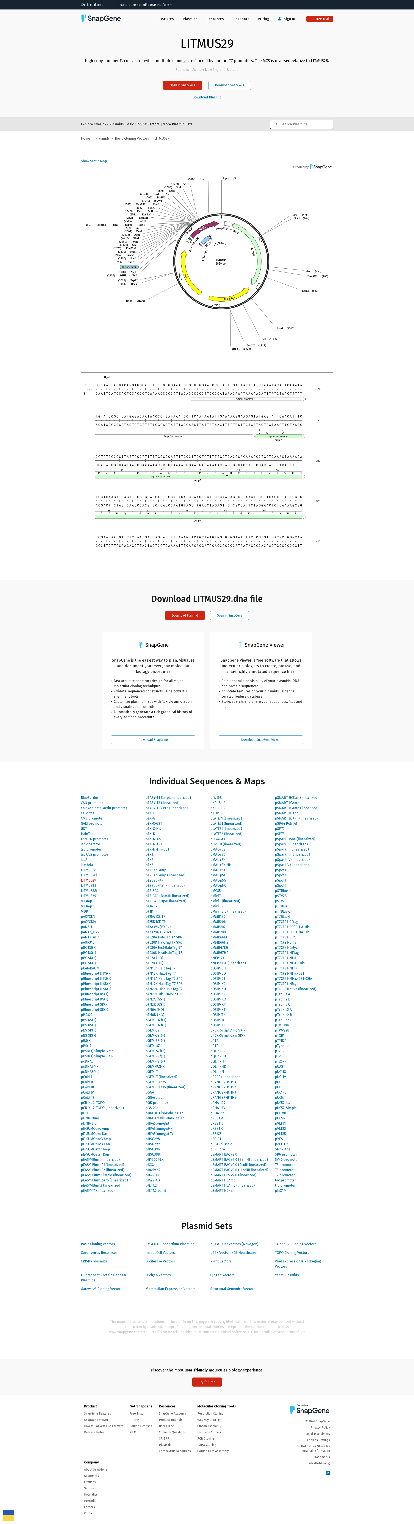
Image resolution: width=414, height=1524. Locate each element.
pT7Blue (281, 906)
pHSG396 (153, 1149)
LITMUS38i (89, 891)
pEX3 (149, 865)
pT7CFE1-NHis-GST (289, 973)
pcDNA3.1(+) (90, 1066)
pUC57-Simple (286, 1108)
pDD (84, 1113)
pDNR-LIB (89, 1123)
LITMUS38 (88, 886)
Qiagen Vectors (222, 1275)
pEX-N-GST (154, 839)
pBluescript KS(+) (94, 994)
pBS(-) (86, 1046)
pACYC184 (88, 922)
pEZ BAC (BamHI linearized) (167, 896)
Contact (89, 1513)
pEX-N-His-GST (157, 849)
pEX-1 (150, 813)
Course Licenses (141, 1426)
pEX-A (150, 818)
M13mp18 (88, 901)
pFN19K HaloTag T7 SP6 (164, 984)
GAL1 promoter (92, 823)
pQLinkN (217, 1072)
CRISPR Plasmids (94, 1261)
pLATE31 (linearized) (226, 823)
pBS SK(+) (88, 1030)
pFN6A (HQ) (155, 1010)
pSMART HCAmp (222, 1180)
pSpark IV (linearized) (292, 860)
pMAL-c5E (217, 849)
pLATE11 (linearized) (226, 818)
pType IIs (282, 1046)
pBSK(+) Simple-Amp (97, 1051)
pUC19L (280, 1092)
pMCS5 (215, 891)
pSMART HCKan (222, 1191)
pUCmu (280, 1113)
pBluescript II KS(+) (96, 973)
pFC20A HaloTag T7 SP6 (164, 937)
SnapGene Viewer (96, 1420)
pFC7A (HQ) (154, 958)
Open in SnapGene (182, 85)
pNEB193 (217, 958)
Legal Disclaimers (318, 1434)
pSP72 (280, 829)
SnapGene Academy (172, 1413)
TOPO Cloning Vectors (292, 1253)
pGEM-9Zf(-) (155, 1066)
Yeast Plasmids (287, 1275)
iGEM (133, 1432)
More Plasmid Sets (177, 124)
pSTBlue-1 (283, 891)
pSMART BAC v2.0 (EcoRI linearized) (238, 1165)
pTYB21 (280, 1041)
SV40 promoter (287, 1160)
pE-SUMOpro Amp (95, 1129)
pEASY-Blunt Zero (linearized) (104, 1180)
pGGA (150, 1092)
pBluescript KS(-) (94, 999)
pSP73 (280, 834)
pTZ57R (281, 1061)
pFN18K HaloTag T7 (161, 973)
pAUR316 (87, 942)
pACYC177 (88, 917)
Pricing (263, 19)
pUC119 (280, 1077)
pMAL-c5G (218, 854)
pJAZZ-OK (153, 1180)
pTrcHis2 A (283, 1010)
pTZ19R (281, 1051)
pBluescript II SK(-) (96, 989)
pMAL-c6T (217, 870)
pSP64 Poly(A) (286, 823)
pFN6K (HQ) (155, 1015)
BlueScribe (89, 798)
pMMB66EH (219, 937)
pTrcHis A (282, 994)
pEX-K (150, 834)
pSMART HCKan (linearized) (296, 798)
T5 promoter (285, 1170)
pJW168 (216, 798)
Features (167, 19)
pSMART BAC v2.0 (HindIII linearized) (239, 1170)
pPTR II (216, 1046)
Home (85, 138)
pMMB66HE (219, 942)
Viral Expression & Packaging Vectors (298, 1263)
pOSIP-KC (218, 984)
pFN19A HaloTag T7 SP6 (164, 979)
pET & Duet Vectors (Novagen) (234, 1244)
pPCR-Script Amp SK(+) (228, 1030)
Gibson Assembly (209, 1426)
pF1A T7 (151, 906)
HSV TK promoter (94, 839)
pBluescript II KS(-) (96, 979)
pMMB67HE (219, 953)
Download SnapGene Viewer (261, 740)
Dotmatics (91, 1494)
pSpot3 (280, 880)
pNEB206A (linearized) (228, 963)
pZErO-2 (281, 1144)
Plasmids (190, 19)
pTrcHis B (282, 999)
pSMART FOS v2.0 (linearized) (233, 1175)
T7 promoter (285, 1175)
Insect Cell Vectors (160, 1253)
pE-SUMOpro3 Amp (96, 1139)
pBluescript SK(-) (94, 1010)
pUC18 (279, 1082)
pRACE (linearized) (225, 1077)
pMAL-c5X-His (221, 865)
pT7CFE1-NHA (285, 958)
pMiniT (215, 896)
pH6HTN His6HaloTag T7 (165, 1118)
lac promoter (91, 849)
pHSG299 (153, 1144)
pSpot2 (280, 875)
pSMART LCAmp (287, 803)
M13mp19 (88, 906)
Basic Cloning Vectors (98, 1244)
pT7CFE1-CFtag (286, 922)
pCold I (86, 1077)
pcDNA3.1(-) (90, 1072)
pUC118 (280, 1072)
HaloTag (87, 834)
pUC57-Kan (283, 1103)
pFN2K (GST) (155, 1004)
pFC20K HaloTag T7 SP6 (164, 942)
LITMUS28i (89, 875)
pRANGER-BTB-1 (223, 1082)
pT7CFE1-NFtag (287, 953)
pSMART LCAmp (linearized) (296, 808)
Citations (90, 1482)
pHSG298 (153, 1139)
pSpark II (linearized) (292, 849)
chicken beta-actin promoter (104, 808)
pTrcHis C (282, 1004)
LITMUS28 (88, 870)
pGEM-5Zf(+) (155, 1051)
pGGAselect (154, 1097)
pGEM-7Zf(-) (155, 1061)
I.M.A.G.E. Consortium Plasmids (170, 1244)
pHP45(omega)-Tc (160, 1134)
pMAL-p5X (218, 886)
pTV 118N (282, 1025)
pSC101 (215, 1139)
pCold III (87, 1087)
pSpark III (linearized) (292, 854)
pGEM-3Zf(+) (155, 1035)
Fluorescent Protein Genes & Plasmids (103, 1277)
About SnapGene (95, 1469)
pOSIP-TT (217, 1025)
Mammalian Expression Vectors (171, 1289)
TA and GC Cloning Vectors (295, 1244)
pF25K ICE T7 (155, 922)
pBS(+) (86, 1041)
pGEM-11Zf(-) (156, 1025)
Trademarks (322, 1457)
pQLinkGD (218, 1056)
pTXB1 (279, 1035)
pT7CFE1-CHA (285, 937)
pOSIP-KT (218, 1010)
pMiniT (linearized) (225, 901)
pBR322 (87, 1015)
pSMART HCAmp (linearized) (232, 1185)
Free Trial (322, 19)
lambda (87, 865)
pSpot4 (280, 886)
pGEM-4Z (153, 1046)
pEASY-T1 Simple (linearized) (168, 798)
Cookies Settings (318, 1440)
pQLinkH (217, 1061)
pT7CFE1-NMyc (286, 984)
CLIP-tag (87, 813)
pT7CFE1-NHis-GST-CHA (293, 979)
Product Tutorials (171, 1420)
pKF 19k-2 (217, 808)
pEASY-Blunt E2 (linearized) (102, 1170)
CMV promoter (92, 818)
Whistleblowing (319, 1463)
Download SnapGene (229, 85)
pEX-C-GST (154, 823)
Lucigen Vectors (158, 1275)
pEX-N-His (154, 844)
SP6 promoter (286, 1154)
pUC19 (279, 1087)
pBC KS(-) (88, 953)
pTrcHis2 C (283, 1020)
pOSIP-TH (218, 1015)
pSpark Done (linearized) (295, 839)
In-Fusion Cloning (209, 1432)
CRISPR (164, 1438)
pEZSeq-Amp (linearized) (165, 875)
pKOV (214, 813)
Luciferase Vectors (160, 1261)
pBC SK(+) (88, 958)
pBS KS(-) (88, 1025)
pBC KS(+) (88, 948)
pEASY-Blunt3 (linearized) (101, 1185)
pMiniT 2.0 (218, 906)
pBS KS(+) (88, 1020)
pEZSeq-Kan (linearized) (165, 886)
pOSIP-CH (218, 968)
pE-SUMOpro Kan (94, 1134)
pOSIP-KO (218, 999)
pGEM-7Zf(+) (155, 1056)
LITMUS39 (88, 896)
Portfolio (90, 1501)
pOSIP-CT (217, 979)
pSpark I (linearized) (291, 844)
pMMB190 (217, 917)
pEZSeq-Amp (156, 870)
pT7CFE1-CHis (285, 942)
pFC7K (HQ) (154, 963)
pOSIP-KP (218, 1004)
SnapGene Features (97, 1413)
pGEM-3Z (153, 1030)
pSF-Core (217, 1149)
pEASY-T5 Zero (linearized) (167, 808)
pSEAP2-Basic (221, 1144)
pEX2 (149, 860)
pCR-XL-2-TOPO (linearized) (102, 1108)
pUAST (280, 1066)
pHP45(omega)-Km (161, 1129)
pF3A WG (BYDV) (158, 927)
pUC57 (280, 1097)
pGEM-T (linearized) (161, 1077)
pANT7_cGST (91, 932)
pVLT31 (280, 1123)
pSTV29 (281, 901)
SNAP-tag (282, 1149)
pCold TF (87, 1097)
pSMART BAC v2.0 (223, 1154)
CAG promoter (92, 803)
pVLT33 (280, 1129)
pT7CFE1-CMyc (286, 948)
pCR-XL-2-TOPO (93, 1103)
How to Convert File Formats (103, 1426)
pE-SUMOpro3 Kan (95, 1144)
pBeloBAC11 (90, 968)
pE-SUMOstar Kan (95, 1154)
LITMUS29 (88, 880)
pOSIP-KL (217, 994)
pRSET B (216, 1123)
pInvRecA (153, 1170)
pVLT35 (280, 1134)
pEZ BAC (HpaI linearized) (166, 901)
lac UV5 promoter (94, 854)
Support (242, 19)
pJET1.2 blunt (156, 1191)
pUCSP (280, 1118)
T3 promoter (285, 1165)
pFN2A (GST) (155, 999)
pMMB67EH (219, 948)
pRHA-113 (217, 1108)
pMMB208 (218, 932)
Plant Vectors (221, 1261)
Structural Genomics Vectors (232, 1289)
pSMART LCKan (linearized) (296, 818)
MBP (84, 911)
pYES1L (280, 1139)
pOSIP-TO (217, 1020)
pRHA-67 (217, 1113)
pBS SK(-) (88, 1035)
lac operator (90, 844)
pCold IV (87, 1092)
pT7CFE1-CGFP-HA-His (292, 927)
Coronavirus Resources (99, 1253)
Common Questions (172, 1432)
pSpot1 (280, 870)
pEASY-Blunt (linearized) (100, 1160)
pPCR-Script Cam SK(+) (228, 1035)
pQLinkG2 (217, 1051)
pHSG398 (153, 1154)
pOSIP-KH (218, 989)
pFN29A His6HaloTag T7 (164, 989)
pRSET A (216, 1118)
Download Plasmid (207, 97)
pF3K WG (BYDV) (158, 932)
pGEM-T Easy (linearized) (165, 1087)
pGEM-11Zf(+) (156, 1020)
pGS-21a (152, 1108)
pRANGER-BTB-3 (223, 1092)
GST (84, 829)
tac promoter (285, 1180)
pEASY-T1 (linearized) (97, 1191)
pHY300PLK (155, 1160)
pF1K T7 (152, 911)
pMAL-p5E (218, 875)
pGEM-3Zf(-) (155, 1041)
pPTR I (215, 1041)
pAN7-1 (86, 927)
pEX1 (149, 854)
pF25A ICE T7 (155, 917)
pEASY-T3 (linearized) (162, 803)
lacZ (84, 860)
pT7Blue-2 (283, 911)
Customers (91, 1476)
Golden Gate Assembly (213, 1451)
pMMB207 (218, 927)
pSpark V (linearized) (292, 865)
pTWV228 (282, 1030)
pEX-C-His (153, 829)
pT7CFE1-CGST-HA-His (292, 932)
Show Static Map (94, 161)
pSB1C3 (215, 1134)
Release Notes (94, 1432)
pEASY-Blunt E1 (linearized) (102, 1165)
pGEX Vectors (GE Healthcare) (233, 1253)
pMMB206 (218, 922)
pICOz (150, 1165)
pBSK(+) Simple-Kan (97, 1056)
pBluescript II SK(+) (96, 984)
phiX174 (281, 1191)
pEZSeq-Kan (155, 880)
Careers (89, 1507)
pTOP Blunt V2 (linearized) (295, 989)
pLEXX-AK (217, 839)
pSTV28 (281, 896)
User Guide (166, 1426)
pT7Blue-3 (283, 917)
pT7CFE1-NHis (286, 968)
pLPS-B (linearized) (225, 844)
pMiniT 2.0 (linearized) (228, 911)
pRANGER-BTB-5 (223, 1097)
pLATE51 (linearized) (226, 829)
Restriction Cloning (210, 1413)
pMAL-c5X (217, 860)
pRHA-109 (218, 1103)
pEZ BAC (152, 891)
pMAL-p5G (218, 880)
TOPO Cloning (206, 1445)
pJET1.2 (151, 1185)
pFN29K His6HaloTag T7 (164, 994)
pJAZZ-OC (153, 1175)
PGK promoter (157, 1103)
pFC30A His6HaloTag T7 (164, 948)
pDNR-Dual (90, 1118)
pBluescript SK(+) (94, 1004)
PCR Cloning (205, 1438)
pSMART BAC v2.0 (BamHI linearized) (239, 1160)
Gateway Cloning (208, 1420)
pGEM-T (152, 1072)
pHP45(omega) (157, 1123)
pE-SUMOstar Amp (95, 1149)
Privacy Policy (320, 1427)
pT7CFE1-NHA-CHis (290, 963)
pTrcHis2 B (283, 1015)
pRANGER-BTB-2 (223, 1087)
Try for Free (207, 1382)
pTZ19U (281, 1056)
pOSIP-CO (218, 973)
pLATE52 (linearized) (226, 834)
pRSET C (216, 1129)
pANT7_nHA (90, 937)
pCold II (87, 1082)
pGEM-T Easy (156, 1082)
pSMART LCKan (286, 813)
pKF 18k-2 (217, 803)
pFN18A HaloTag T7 (161, 968)
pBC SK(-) (88, 963)
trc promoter (285, 1185)
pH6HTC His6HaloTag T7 (164, 1113)
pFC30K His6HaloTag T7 (164, 953)
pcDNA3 (87, 1061)
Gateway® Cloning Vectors (101, 1289)
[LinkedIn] (328, 1473)
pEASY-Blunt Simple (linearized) (106, 1175)
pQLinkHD (218, 1066)
